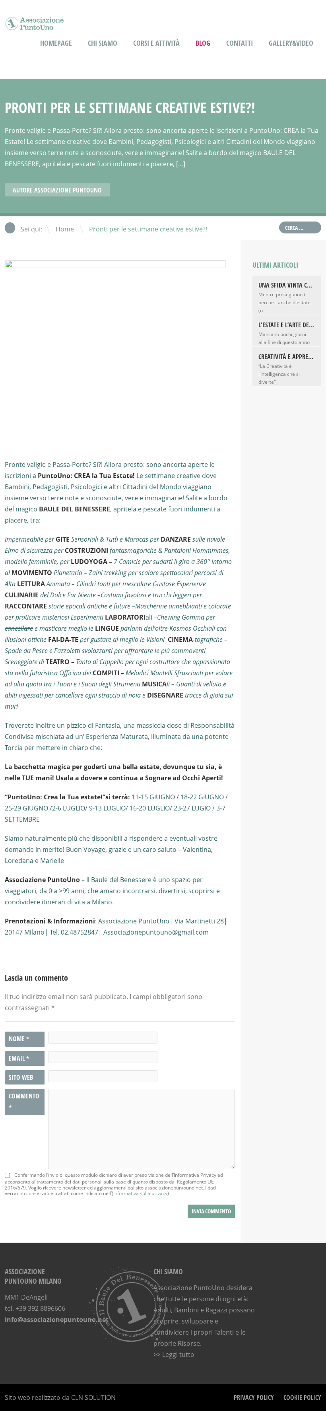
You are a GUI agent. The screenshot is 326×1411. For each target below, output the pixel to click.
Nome (19, 1039)
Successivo (316, 190)
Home (65, 229)
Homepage (56, 43)
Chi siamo (102, 43)
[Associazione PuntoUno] (35, 25)
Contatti (239, 43)
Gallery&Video (291, 43)
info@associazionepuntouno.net (57, 1319)
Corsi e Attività (156, 43)
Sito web (21, 1077)
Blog (203, 43)
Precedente (307, 190)
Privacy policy (254, 1397)
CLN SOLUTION (93, 1397)
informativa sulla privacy (140, 1193)
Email (19, 1058)
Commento (24, 1102)
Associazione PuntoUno (68, 190)
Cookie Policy (302, 1397)
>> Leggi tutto (173, 1354)
